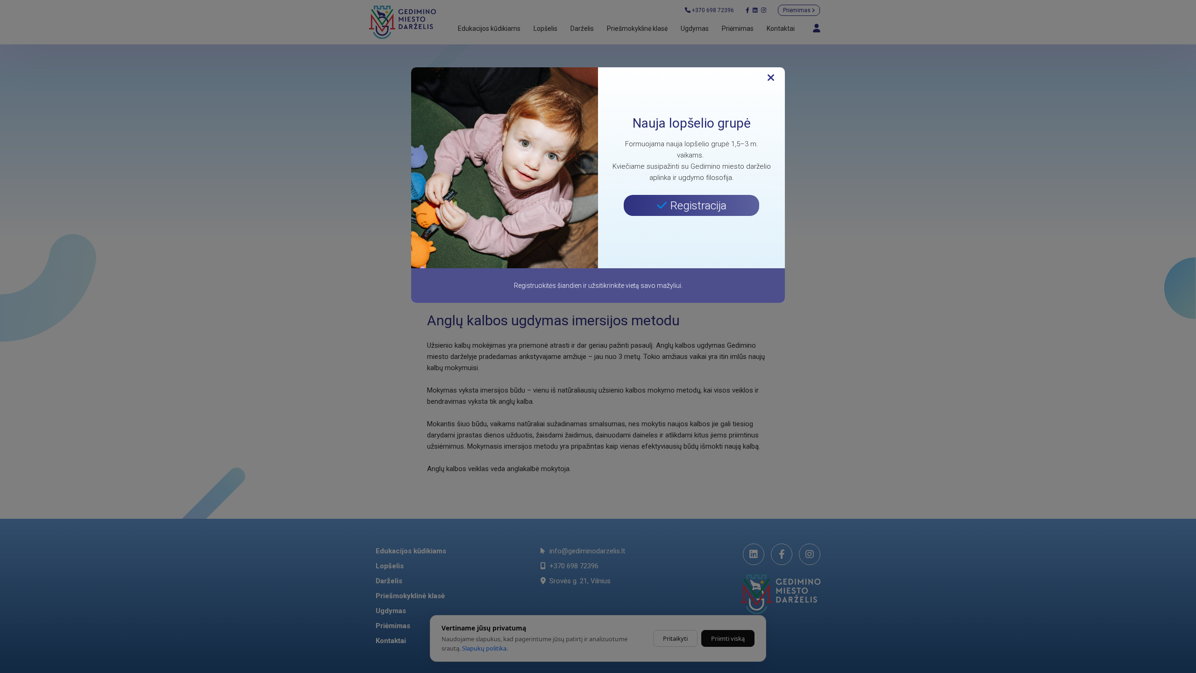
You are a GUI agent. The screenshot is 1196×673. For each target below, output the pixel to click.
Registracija (697, 205)
